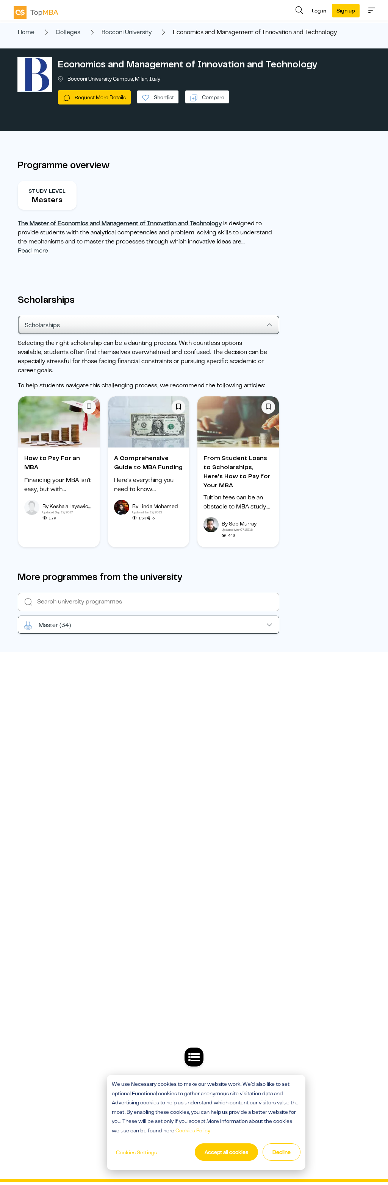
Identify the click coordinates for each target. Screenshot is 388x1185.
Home (26, 32)
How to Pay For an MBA (52, 462)
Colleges (68, 32)
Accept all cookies (226, 1152)
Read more (33, 250)
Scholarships (42, 325)
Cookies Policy (192, 1130)
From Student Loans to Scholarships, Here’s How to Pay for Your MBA (237, 471)
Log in (319, 10)
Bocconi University (127, 32)
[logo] (36, 12)
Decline (281, 1152)
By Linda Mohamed (155, 506)
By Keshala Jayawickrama (72, 506)
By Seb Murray (239, 523)
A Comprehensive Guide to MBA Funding (148, 462)
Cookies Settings (136, 1152)
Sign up (345, 10)
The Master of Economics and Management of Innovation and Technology (120, 223)
